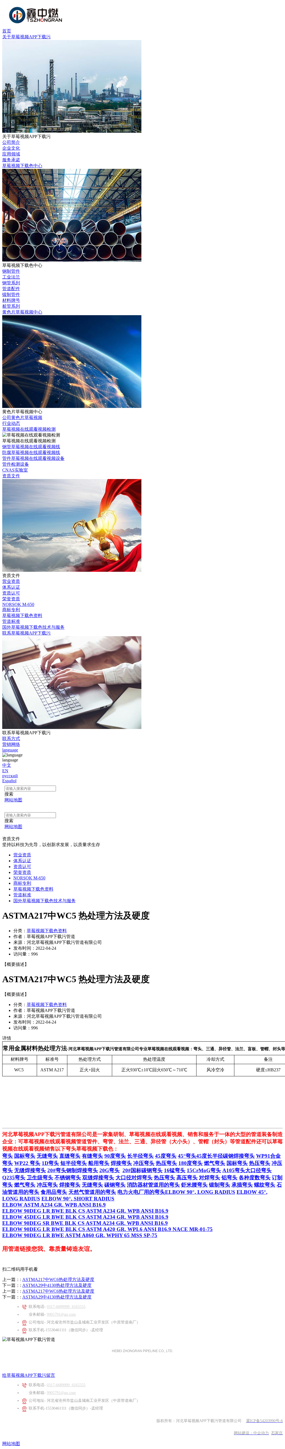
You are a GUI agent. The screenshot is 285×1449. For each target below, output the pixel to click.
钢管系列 (11, 282)
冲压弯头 (143, 1163)
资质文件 (11, 475)
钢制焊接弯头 (82, 1170)
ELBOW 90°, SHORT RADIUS (77, 1199)
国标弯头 (24, 1156)
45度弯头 (165, 1156)
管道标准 (11, 621)
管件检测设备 (15, 464)
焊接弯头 (121, 1163)
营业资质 (11, 581)
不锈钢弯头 (68, 1177)
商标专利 (11, 609)
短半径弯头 (73, 1163)
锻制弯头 (219, 1185)
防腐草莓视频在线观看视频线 (31, 452)
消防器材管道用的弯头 (153, 1185)
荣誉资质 (11, 598)
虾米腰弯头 (194, 1185)
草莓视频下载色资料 (22, 615)
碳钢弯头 (115, 1185)
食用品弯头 (54, 1192)
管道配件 (11, 288)
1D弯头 (50, 1163)
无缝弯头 (47, 1156)
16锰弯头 (174, 1170)
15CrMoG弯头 (204, 1170)
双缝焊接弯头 (98, 1177)
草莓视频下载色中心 (22, 165)
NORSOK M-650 (18, 604)
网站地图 (11, 1443)
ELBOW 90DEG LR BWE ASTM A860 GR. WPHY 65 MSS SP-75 (79, 1235)
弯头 (7, 1156)
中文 (6, 765)
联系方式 (11, 738)
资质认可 (11, 593)
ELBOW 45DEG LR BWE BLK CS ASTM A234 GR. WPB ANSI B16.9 (85, 1217)
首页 (6, 31)
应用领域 (11, 154)
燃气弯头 (214, 1163)
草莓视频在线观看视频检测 (29, 429)
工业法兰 (11, 277)
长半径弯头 (140, 1156)
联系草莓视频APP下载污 (26, 633)
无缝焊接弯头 (30, 1170)
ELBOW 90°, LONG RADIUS (200, 1192)
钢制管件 (11, 271)
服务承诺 (11, 159)
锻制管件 (11, 294)
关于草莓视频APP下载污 (26, 36)
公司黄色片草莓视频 (22, 417)
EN (5, 770)
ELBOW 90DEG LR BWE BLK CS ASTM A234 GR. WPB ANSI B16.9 (85, 1211)
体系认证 (11, 587)
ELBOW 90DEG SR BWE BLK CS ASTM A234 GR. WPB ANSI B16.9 (85, 1223)
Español (9, 780)
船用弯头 (98, 1163)
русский (10, 775)
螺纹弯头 (264, 1185)
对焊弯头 (209, 1177)
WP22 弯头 (27, 1163)
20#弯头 (56, 1170)
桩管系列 (11, 306)
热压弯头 (166, 1163)
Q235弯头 (13, 1177)
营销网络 (11, 744)
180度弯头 (190, 1163)
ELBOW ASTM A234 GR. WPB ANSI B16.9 (54, 1205)
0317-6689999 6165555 (66, 1307)
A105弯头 (233, 1170)
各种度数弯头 (255, 1177)
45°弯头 (187, 1156)
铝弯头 (229, 1177)
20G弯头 (109, 1170)
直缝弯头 (69, 1156)
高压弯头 (187, 1177)
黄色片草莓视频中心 (22, 312)
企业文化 (11, 148)
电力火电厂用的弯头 (141, 1192)
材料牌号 (11, 300)
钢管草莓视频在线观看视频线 (31, 446)
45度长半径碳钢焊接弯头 (225, 1156)
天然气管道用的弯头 (92, 1192)
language (10, 750)
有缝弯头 (92, 1156)
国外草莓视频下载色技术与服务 (33, 627)
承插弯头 (242, 1185)
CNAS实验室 (15, 470)
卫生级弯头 (40, 1177)
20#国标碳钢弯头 (142, 1170)
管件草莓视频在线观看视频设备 (33, 458)
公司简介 (11, 142)
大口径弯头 (258, 1170)
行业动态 (11, 423)
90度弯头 (115, 1156)
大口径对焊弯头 (134, 1177)
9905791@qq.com (61, 1314)
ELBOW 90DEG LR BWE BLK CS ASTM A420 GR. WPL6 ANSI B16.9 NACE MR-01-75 (107, 1229)
